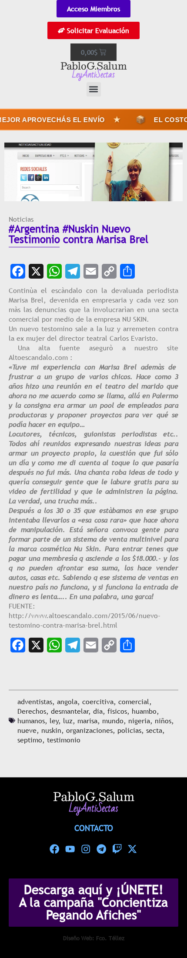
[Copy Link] (109, 271)
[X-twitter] (132, 849)
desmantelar (70, 711)
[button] (94, 89)
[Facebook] (18, 271)
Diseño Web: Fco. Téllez (93, 938)
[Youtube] (70, 849)
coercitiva (98, 701)
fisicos (117, 711)
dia (98, 711)
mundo (113, 720)
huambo (144, 711)
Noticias (21, 219)
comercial (133, 701)
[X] (36, 271)
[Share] (127, 271)
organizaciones (89, 730)
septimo (29, 740)
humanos (31, 720)
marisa (87, 720)
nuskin (51, 730)
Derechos (31, 711)
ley (54, 720)
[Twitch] (117, 849)
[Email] (91, 271)
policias (129, 730)
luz (68, 720)
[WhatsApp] (54, 271)
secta (154, 730)
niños (163, 720)
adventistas (34, 701)
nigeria (139, 720)
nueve (27, 730)
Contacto (93, 828)
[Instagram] (86, 849)
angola (67, 701)
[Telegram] (72, 271)
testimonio (63, 740)
